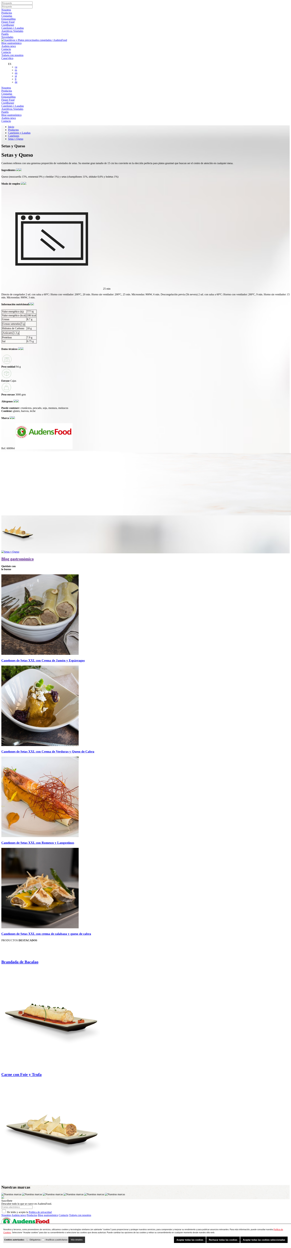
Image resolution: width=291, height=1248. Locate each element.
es (16, 70)
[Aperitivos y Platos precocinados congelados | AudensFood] (34, 40)
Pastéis (5, 34)
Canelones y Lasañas (12, 28)
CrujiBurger (7, 25)
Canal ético (7, 58)
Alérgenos (7, 401)
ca (16, 67)
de (16, 82)
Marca (5, 418)
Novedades (7, 37)
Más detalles (77, 1240)
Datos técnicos (9, 349)
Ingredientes (8, 170)
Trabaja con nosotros (12, 55)
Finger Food (7, 21)
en (16, 73)
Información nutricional (15, 304)
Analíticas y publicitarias (56, 1240)
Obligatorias (35, 1240)
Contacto (6, 49)
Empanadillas (8, 18)
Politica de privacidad (40, 1212)
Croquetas (6, 15)
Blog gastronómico (11, 43)
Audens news (8, 46)
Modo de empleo (11, 183)
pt (16, 76)
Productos (6, 12)
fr (16, 79)
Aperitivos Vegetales (12, 31)
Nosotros (6, 9)
